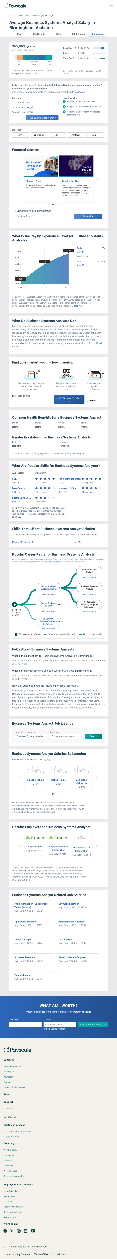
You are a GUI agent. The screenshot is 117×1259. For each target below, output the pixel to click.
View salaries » (48, 594)
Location (54, 732)
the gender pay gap (75, 453)
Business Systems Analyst (43, 16)
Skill (57, 135)
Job (27, 16)
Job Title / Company (25, 732)
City (20, 135)
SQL (14, 478)
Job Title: (13, 1019)
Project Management (69, 478)
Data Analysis (19, 488)
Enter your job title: (21, 395)
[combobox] (35, 102)
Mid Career (82, 256)
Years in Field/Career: (23, 112)
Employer (75, 135)
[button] (19, 33)
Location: (16, 98)
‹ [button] (20, 179)
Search (93, 736)
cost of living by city (40, 759)
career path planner (56, 562)
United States (16, 16)
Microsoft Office (67, 488)
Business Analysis (22, 498)
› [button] (97, 179)
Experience (38, 135)
